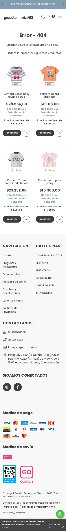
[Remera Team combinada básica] (26, 219)
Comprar (12, 133)
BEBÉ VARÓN (43, 270)
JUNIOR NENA (44, 278)
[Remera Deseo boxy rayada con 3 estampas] (26, 133)
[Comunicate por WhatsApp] (60, 514)
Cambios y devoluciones (11, 291)
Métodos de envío (14, 282)
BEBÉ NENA (42, 263)
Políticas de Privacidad (10, 310)
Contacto (9, 255)
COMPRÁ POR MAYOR (49, 255)
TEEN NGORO (44, 293)
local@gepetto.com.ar (22, 347)
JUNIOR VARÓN (45, 285)
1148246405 (15, 340)
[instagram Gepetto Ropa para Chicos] (7, 387)
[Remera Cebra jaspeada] (59, 133)
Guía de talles (11, 274)
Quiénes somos (13, 300)
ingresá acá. (10, 506)
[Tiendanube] (14, 513)
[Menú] (59, 18)
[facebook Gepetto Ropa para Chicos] (18, 387)
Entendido (56, 524)
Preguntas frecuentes (10, 265)
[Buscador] (43, 18)
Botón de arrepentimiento (38, 506)
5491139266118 (17, 332)
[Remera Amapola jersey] (59, 219)
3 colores (16, 84)
